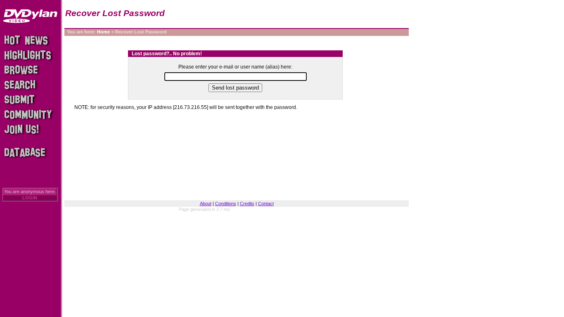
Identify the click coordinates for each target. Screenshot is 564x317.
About (205, 203)
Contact (266, 203)
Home (103, 31)
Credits (247, 203)
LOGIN (29, 197)
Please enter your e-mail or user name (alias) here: (235, 67)
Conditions (225, 203)
